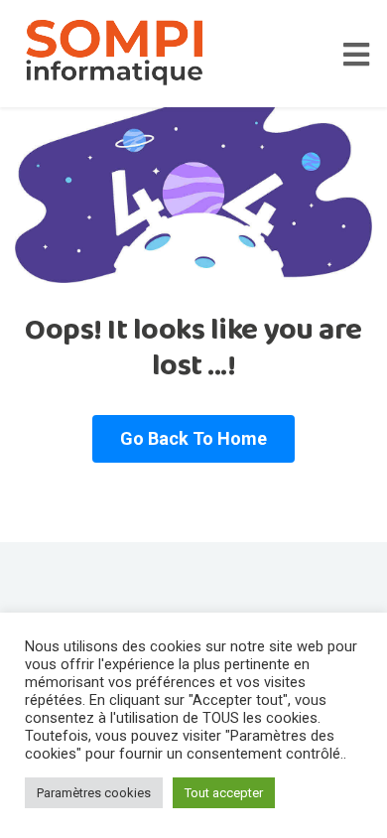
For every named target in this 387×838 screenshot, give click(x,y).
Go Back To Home (193, 438)
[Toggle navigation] (365, 54)
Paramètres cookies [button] (94, 792)
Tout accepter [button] (224, 792)
